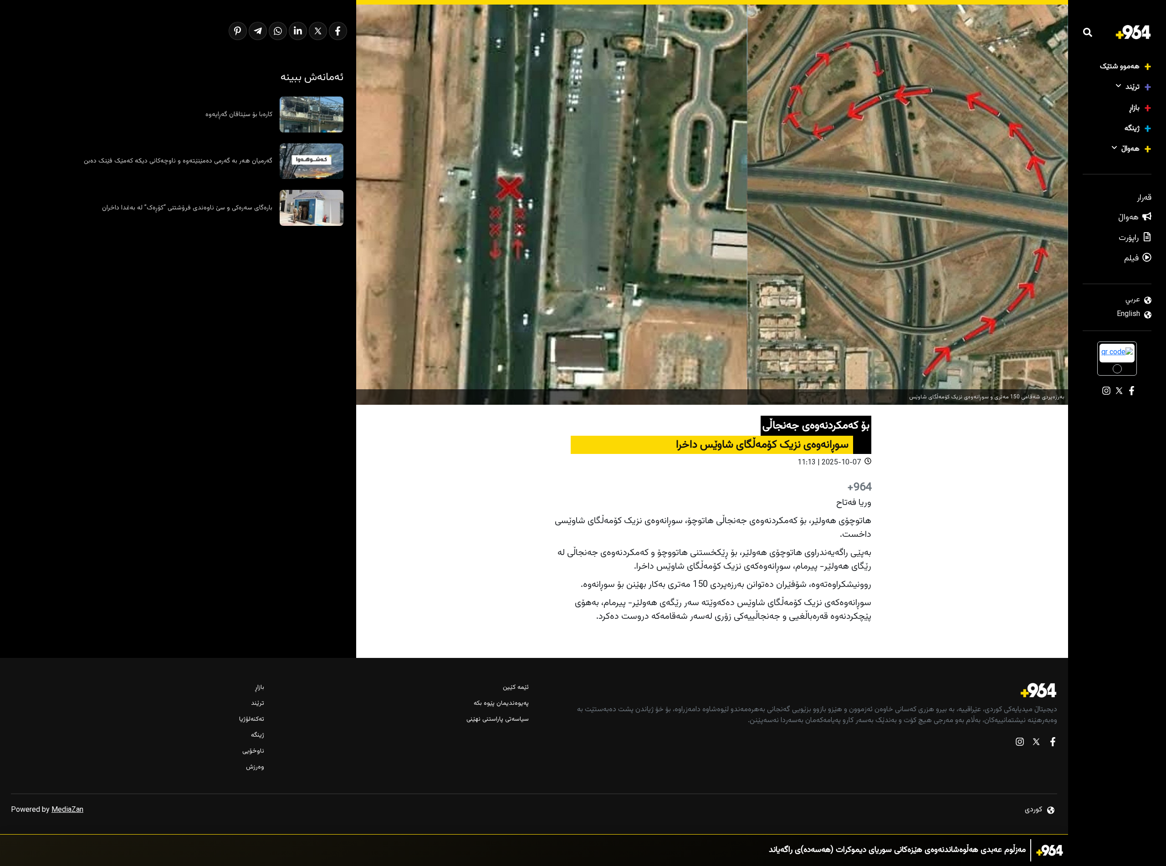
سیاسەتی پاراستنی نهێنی (497, 719)
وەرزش (255, 767)
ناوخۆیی (253, 751)
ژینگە (1132, 128)
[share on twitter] (318, 31)
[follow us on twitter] (1036, 743)
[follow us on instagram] (1019, 743)
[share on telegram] (258, 31)
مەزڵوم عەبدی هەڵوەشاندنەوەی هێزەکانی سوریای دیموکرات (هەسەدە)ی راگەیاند (897, 850)
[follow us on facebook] (1052, 743)
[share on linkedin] (298, 31)
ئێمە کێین (515, 688)
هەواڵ (1130, 149)
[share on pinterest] (238, 31)
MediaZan (67, 810)
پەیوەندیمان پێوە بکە (501, 703)
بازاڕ (1134, 108)
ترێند (1132, 87)
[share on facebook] (338, 31)
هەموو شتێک (1120, 66)
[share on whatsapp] (278, 31)
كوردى (1033, 809)
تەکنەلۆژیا (251, 719)
